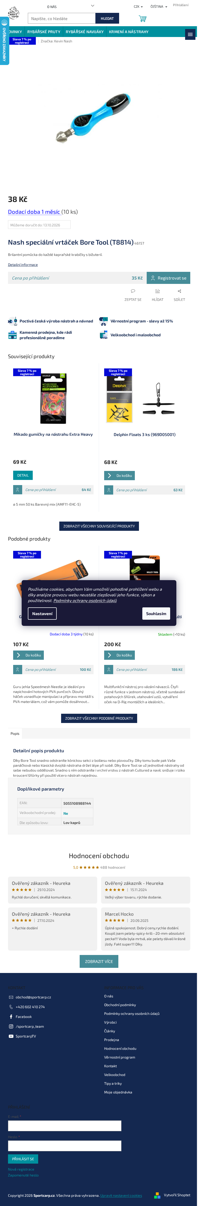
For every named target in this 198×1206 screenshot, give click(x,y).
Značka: (56, 41)
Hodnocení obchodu (99, 855)
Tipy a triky (113, 1083)
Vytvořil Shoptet (177, 1195)
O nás (51, 7)
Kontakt (110, 1066)
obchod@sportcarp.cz (33, 997)
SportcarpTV (26, 1036)
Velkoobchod (114, 1074)
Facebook (24, 1016)
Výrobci (110, 1022)
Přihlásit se (23, 1159)
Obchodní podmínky (120, 1005)
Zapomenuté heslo (23, 1175)
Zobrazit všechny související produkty (99, 526)
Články (109, 1031)
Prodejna (111, 1039)
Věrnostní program (119, 1057)
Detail (23, 475)
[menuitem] (13, 31)
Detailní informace (23, 264)
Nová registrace (21, 1169)
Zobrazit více (99, 961)
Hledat (107, 18)
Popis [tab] (15, 733)
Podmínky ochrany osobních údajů (85, 600)
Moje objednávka (118, 1092)
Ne (65, 813)
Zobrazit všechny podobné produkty (99, 718)
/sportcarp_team (30, 1026)
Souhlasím (156, 613)
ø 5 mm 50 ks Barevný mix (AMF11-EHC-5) (47, 504)
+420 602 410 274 (30, 1007)
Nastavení (42, 613)
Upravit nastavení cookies (121, 1195)
